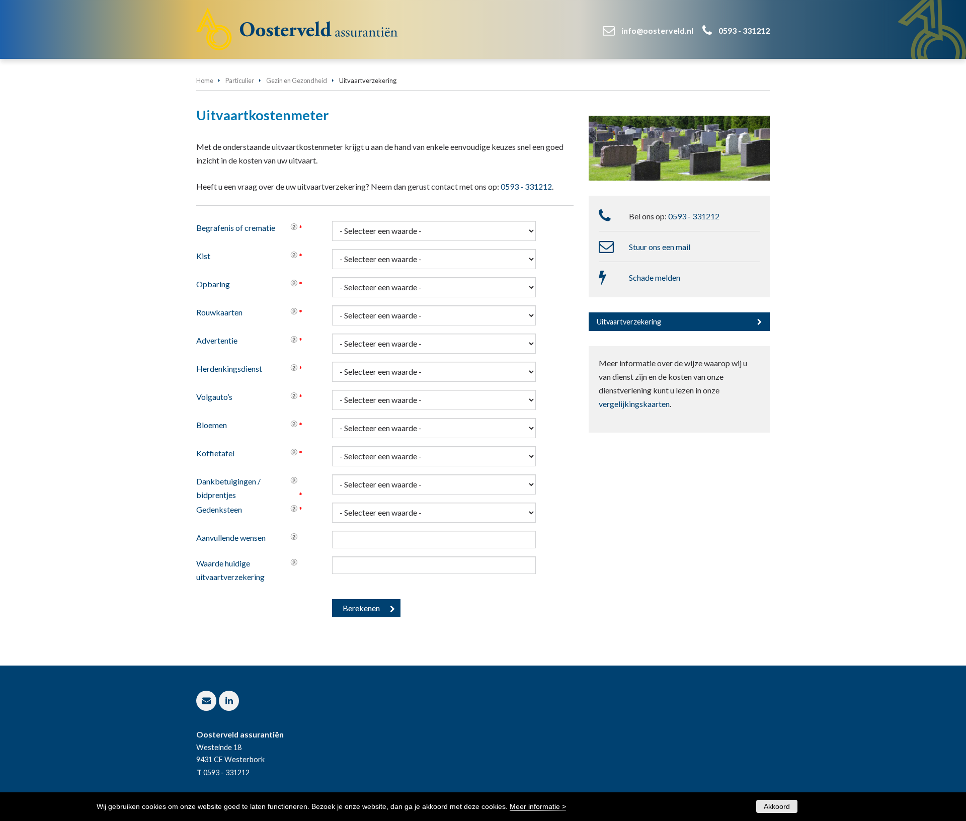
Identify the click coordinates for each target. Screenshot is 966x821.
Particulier (239, 80)
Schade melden (654, 277)
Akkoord (777, 806)
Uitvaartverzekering (629, 321)
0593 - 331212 (744, 30)
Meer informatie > (538, 806)
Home (204, 80)
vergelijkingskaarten (634, 403)
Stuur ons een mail (659, 247)
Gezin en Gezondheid (296, 80)
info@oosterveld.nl (657, 30)
